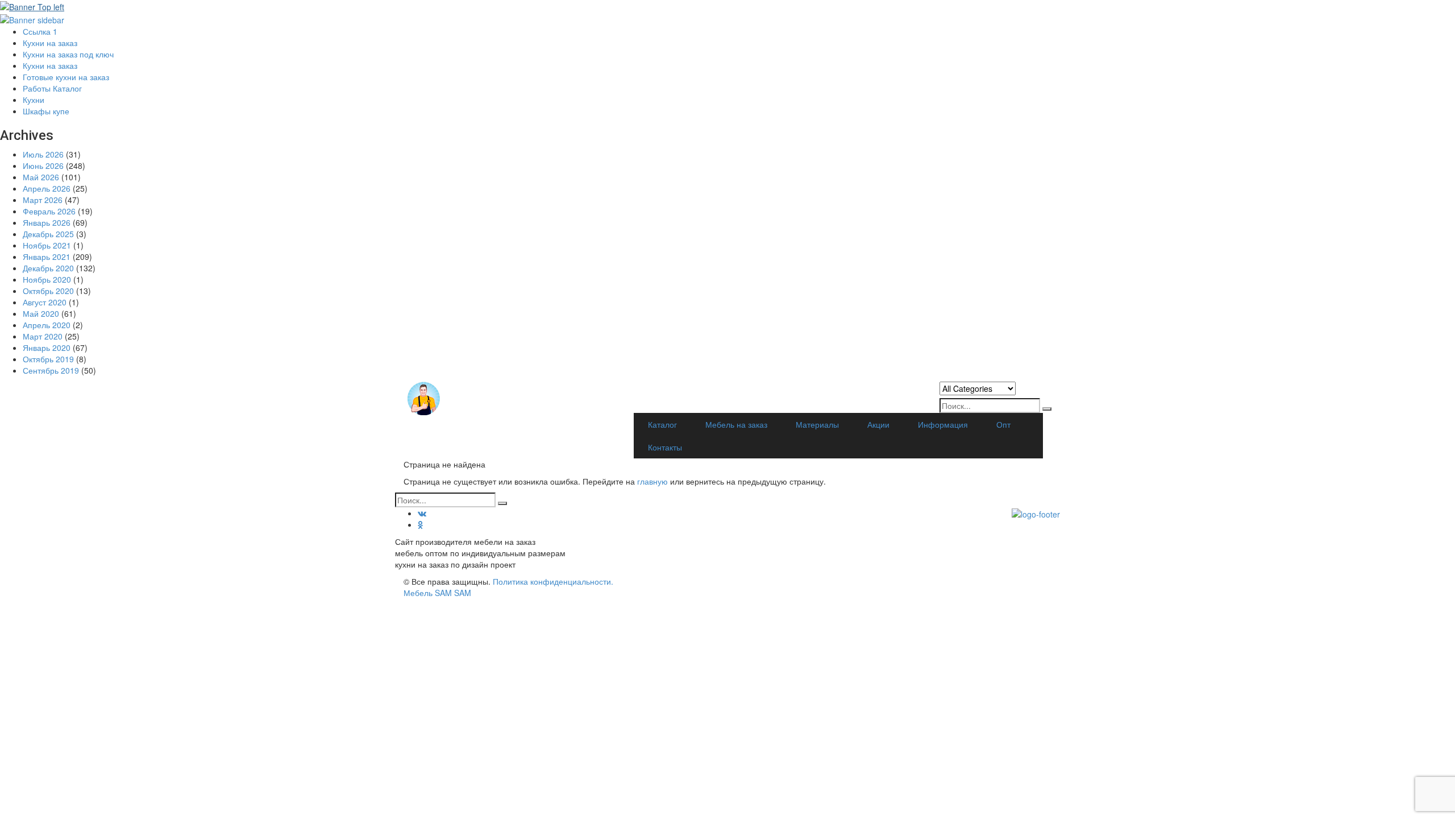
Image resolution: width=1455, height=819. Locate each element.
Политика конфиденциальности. (553, 581)
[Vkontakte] (422, 513)
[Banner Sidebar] (32, 18)
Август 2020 (44, 302)
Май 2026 (41, 177)
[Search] (1046, 409)
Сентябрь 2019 (51, 370)
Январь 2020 (46, 347)
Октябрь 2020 (48, 290)
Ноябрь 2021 (47, 245)
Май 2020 (41, 313)
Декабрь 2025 (48, 233)
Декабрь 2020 (48, 268)
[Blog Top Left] (32, 5)
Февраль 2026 (49, 211)
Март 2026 (43, 199)
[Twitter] (420, 524)
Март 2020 (43, 336)
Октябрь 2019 (48, 359)
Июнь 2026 (43, 165)
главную (653, 481)
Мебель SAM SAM (437, 592)
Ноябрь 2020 (47, 279)
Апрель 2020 (46, 324)
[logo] (1036, 541)
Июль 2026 (43, 154)
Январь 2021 (46, 256)
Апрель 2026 (46, 188)
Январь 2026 (46, 222)
